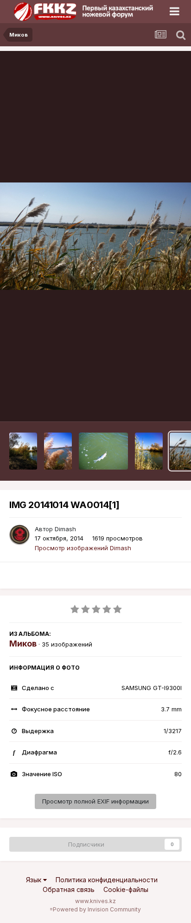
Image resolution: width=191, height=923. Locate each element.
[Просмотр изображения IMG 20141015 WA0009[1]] (58, 451)
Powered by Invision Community (97, 909)
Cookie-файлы (125, 889)
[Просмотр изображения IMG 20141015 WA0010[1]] (23, 451)
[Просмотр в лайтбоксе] (95, 236)
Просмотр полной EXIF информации (95, 801)
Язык (34, 880)
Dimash (65, 529)
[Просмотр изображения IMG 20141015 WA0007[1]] (149, 451)
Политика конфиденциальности (107, 880)
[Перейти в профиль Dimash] (19, 535)
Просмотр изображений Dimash (83, 548)
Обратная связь (69, 889)
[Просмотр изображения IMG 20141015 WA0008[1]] (103, 451)
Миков (23, 643)
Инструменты (150, 404)
